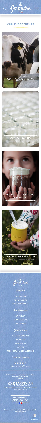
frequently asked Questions (20, 351)
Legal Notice (22, 375)
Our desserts (20, 320)
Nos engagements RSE (20, 256)
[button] (4, 9)
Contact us (20, 343)
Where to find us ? (20, 336)
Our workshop (20, 300)
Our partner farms (20, 79)
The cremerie (20, 324)
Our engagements (20, 304)
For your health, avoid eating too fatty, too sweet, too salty (20, 410)
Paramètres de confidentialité (20, 377)
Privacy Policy (30, 375)
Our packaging (20, 138)
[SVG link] (20, 378)
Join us (20, 347)
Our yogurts (20, 316)
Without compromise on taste (20, 196)
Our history (20, 296)
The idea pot (20, 340)
